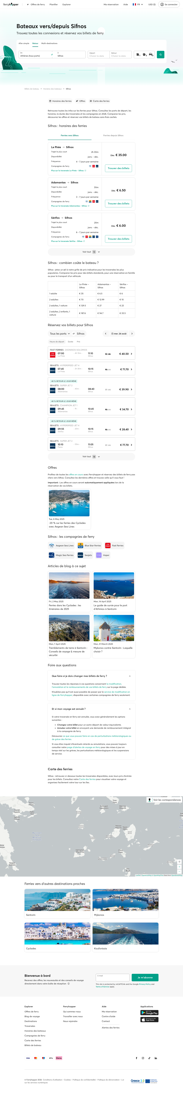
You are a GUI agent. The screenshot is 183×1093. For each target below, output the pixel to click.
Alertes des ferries (110, 1027)
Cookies (67, 1080)
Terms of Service (102, 987)
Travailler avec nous (73, 1016)
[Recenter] (179, 861)
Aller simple (24, 43)
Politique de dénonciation (108, 1080)
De (21, 53)
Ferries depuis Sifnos (113, 135)
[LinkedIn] (155, 1058)
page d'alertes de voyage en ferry (83, 747)
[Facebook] (136, 1058)
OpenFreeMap (147, 875)
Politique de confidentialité (84, 1080)
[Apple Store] (149, 1019)
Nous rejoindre (70, 1021)
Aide (125, 4)
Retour (35, 43)
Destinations (31, 1021)
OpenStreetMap (176, 875)
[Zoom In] (179, 867)
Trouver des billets (118, 168)
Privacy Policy (145, 984)
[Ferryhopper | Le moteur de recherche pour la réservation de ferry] (11, 4)
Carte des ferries (87, 779)
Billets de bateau (32, 89)
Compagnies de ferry (35, 1035)
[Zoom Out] (179, 871)
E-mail (100, 976)
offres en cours (76, 474)
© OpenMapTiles (157, 875)
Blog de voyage (32, 1016)
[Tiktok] (149, 1058)
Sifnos (68, 89)
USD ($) (152, 4)
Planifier (54, 4)
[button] (73, 333)
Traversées (30, 1026)
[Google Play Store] (149, 1012)
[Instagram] (143, 1058)
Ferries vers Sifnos (70, 135)
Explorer (67, 4)
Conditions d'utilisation (52, 1080)
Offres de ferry (38, 4)
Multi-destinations (49, 43)
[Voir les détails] (68, 983)
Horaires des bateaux (52, 89)
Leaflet (138, 875)
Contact (106, 1021)
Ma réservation (111, 4)
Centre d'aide (108, 1016)
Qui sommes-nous (72, 1011)
